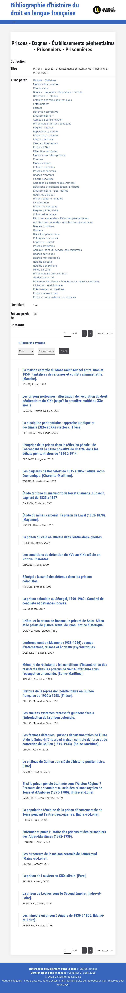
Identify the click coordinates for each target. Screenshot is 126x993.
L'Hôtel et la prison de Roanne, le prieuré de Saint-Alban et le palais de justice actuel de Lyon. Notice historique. (63, 623)
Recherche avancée (33, 342)
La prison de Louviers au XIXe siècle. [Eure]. (54, 876)
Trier (64, 351)
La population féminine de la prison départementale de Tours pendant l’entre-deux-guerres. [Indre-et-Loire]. (62, 812)
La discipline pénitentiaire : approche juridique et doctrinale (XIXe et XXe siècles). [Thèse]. (58, 425)
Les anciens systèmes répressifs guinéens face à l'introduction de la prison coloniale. (58, 715)
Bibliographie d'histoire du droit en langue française (44, 9)
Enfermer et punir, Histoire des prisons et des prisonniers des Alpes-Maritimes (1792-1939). (64, 834)
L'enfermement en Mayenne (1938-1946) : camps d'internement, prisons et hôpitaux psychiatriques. (59, 644)
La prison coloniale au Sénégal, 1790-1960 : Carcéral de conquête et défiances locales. (63, 601)
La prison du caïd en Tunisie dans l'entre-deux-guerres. (62, 537)
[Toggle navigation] (14, 22)
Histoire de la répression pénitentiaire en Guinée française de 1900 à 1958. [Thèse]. (58, 693)
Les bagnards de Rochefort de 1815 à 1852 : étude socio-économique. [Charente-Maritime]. (63, 473)
